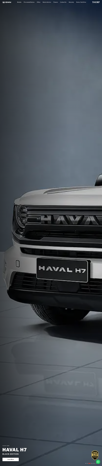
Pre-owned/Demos (29, 2)
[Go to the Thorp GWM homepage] (6, 2)
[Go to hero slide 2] (87, 463)
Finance (55, 2)
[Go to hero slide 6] (94, 463)
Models (19, 2)
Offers (38, 2)
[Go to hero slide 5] (93, 463)
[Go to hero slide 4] (91, 463)
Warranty (71, 2)
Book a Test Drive (81, 2)
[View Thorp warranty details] (95, 455)
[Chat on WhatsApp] (98, 462)
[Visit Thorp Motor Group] (96, 2)
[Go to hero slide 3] (88, 463)
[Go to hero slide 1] (85, 463)
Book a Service (47, 2)
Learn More (10, 459)
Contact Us (63, 2)
